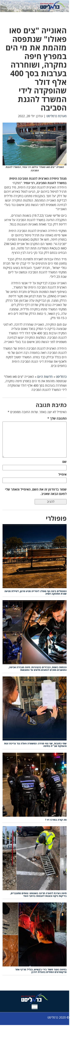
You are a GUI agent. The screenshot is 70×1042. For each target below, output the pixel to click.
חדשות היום (45, 377)
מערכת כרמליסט (56, 116)
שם (64, 462)
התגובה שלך (57, 418)
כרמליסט (61, 377)
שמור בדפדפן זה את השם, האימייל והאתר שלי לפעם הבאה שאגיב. (36, 491)
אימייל (62, 474)
